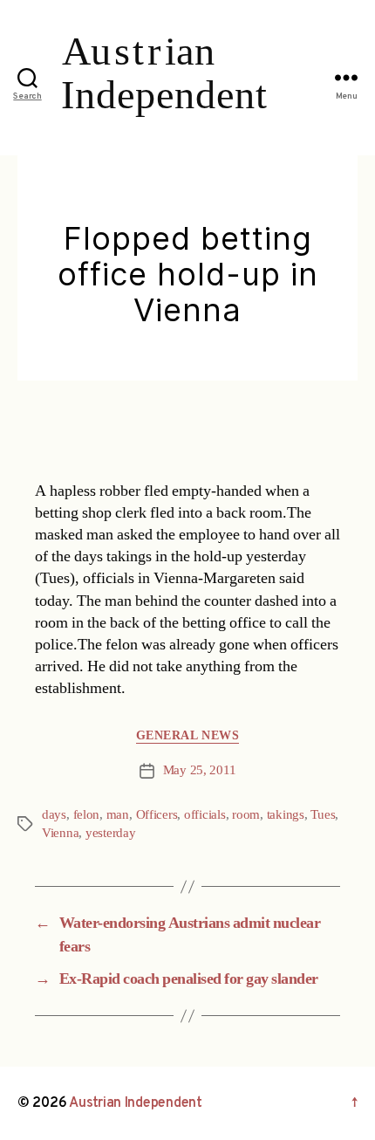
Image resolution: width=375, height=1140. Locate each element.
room (246, 815)
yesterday (110, 833)
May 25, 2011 (199, 770)
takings (285, 815)
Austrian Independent (135, 1103)
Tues (322, 815)
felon (86, 815)
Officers (157, 815)
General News (187, 735)
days (54, 815)
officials (205, 815)
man (117, 815)
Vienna (60, 833)
